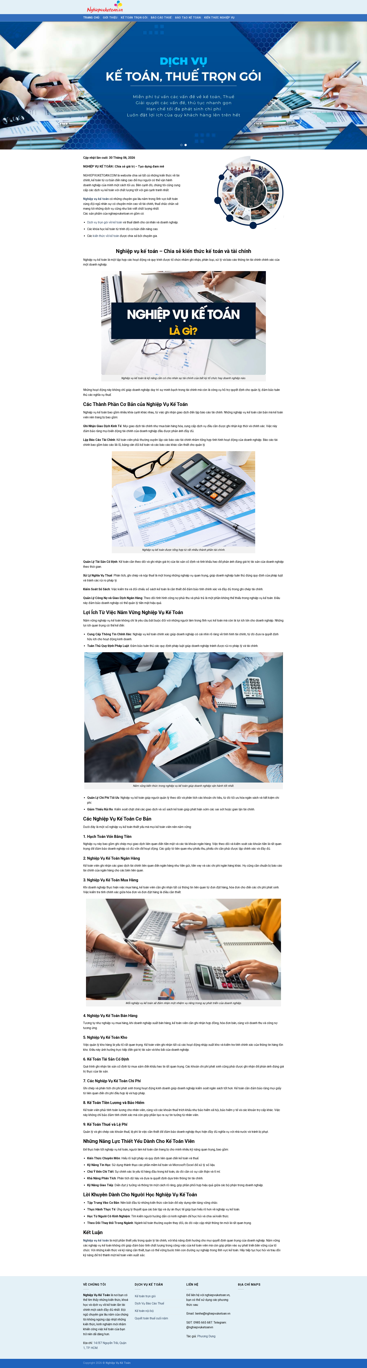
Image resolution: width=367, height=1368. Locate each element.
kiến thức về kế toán (106, 236)
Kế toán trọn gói (134, 17)
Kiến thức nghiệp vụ (219, 17)
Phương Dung (206, 1336)
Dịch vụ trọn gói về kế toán (104, 222)
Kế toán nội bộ (144, 1311)
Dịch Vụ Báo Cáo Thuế (149, 1303)
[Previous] (12, 85)
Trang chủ (91, 17)
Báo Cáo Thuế (161, 17)
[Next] (354, 85)
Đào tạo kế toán (188, 17)
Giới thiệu (110, 17)
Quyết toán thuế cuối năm (151, 1318)
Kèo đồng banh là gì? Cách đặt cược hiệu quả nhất (116, 1264)
